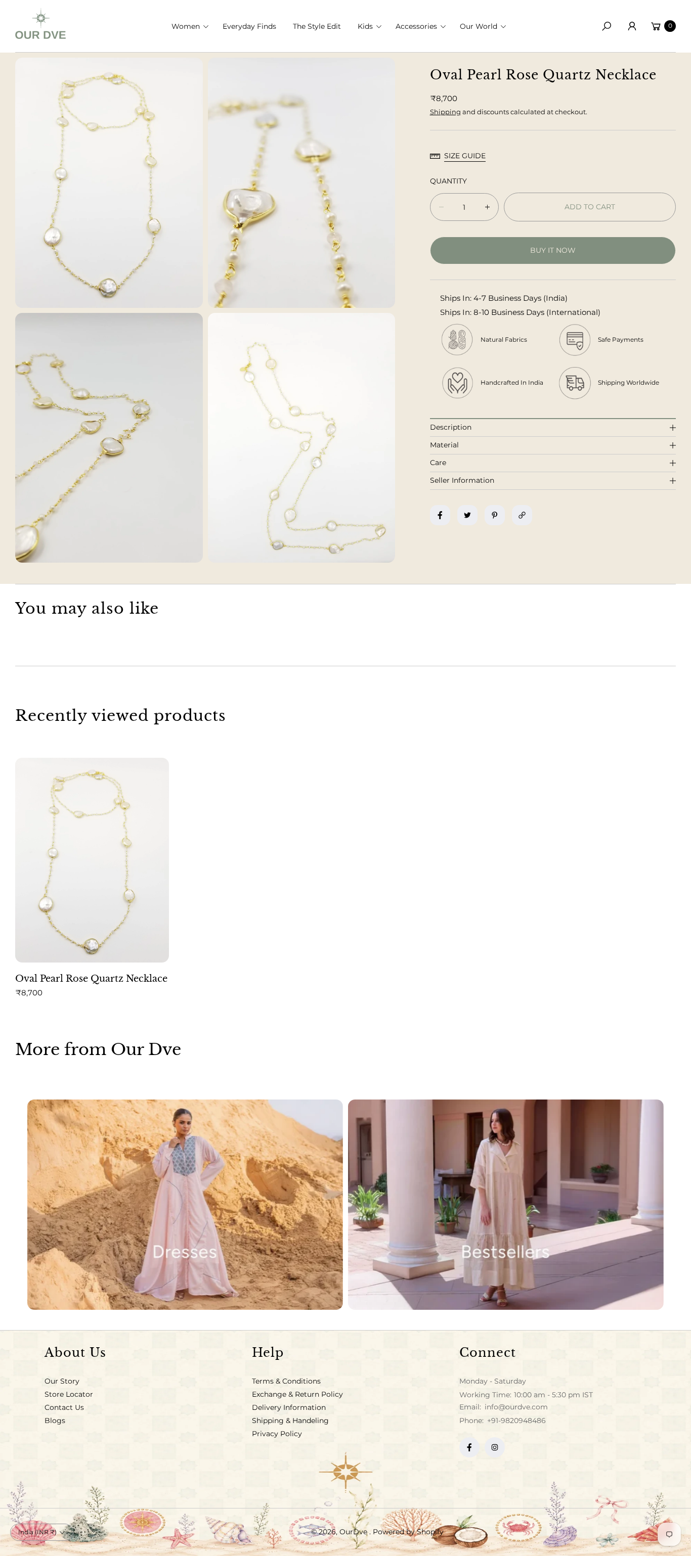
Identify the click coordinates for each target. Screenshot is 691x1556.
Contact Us (64, 1407)
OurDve (354, 1531)
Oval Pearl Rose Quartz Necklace (91, 978)
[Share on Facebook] (440, 515)
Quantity (448, 181)
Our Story (62, 1381)
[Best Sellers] (506, 1205)
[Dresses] (185, 1205)
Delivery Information (289, 1407)
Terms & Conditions (286, 1381)
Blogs (55, 1420)
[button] (193, 26)
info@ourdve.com (515, 1406)
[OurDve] (40, 23)
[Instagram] (495, 1447)
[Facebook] (469, 1447)
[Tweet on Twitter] (467, 515)
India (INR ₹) (37, 1532)
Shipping (445, 112)
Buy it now (553, 250)
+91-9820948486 (516, 1420)
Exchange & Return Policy (297, 1394)
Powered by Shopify (408, 1531)
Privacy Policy (277, 1433)
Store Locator (69, 1394)
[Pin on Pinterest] (495, 515)
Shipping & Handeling (290, 1420)
